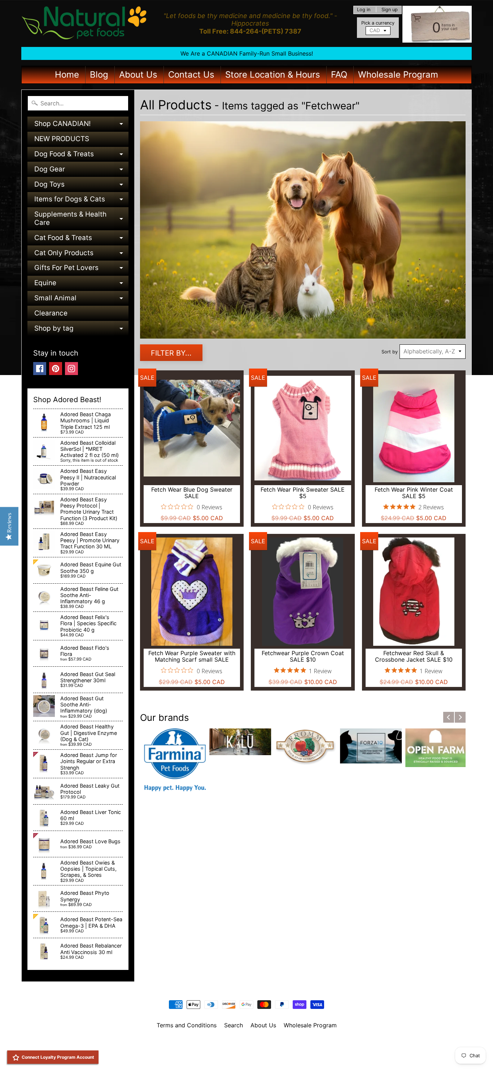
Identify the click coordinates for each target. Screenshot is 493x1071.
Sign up (389, 10)
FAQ (339, 74)
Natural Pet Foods (244, 1043)
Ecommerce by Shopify (255, 1056)
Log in (363, 10)
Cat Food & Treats (81, 239)
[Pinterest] (55, 368)
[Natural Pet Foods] (84, 23)
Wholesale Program (398, 74)
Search (233, 1025)
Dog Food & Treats (81, 156)
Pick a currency (377, 23)
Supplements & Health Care (81, 219)
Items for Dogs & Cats (81, 201)
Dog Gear (81, 171)
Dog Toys (81, 186)
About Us (138, 74)
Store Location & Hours (272, 74)
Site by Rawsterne (246, 1050)
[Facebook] (39, 368)
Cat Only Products (81, 255)
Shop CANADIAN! (81, 125)
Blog (99, 74)
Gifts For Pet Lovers (81, 269)
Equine (81, 285)
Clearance (50, 313)
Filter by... (171, 353)
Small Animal (81, 300)
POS (219, 1056)
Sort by (389, 351)
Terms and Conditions (187, 1025)
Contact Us (191, 74)
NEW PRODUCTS (61, 139)
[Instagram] (71, 368)
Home (67, 74)
